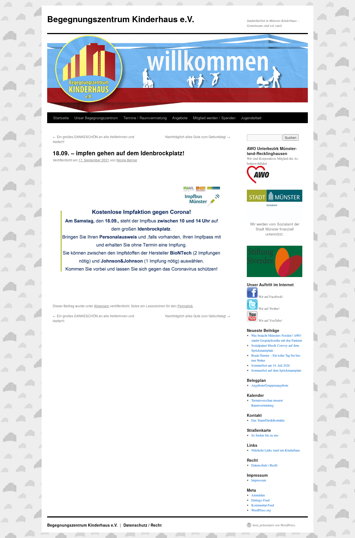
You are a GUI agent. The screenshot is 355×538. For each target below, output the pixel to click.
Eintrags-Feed (260, 500)
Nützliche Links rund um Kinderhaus (275, 450)
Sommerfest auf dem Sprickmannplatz (276, 370)
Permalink (185, 305)
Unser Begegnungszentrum (96, 117)
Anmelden (258, 495)
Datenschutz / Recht (264, 465)
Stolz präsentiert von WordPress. (274, 525)
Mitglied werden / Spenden (214, 117)
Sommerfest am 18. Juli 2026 (270, 365)
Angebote (179, 117)
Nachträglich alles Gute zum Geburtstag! (197, 136)
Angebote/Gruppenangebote (269, 385)
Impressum (258, 480)
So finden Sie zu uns (264, 435)
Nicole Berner (126, 160)
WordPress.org (261, 510)
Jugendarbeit (251, 117)
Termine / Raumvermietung (145, 117)
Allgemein (101, 305)
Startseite (61, 117)
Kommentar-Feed (262, 505)
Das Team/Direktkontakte (268, 420)
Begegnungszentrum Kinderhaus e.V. (120, 19)
